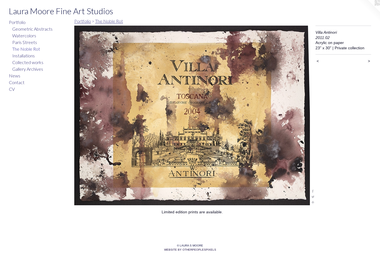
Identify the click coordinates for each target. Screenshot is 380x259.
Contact (16, 82)
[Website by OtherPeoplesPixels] (369, 11)
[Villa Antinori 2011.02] (192, 115)
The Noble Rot (26, 49)
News (14, 75)
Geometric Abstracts (32, 28)
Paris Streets (24, 42)
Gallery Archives (27, 69)
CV (12, 89)
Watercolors (24, 35)
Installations (23, 55)
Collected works (27, 62)
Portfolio (17, 22)
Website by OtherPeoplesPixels (190, 249)
